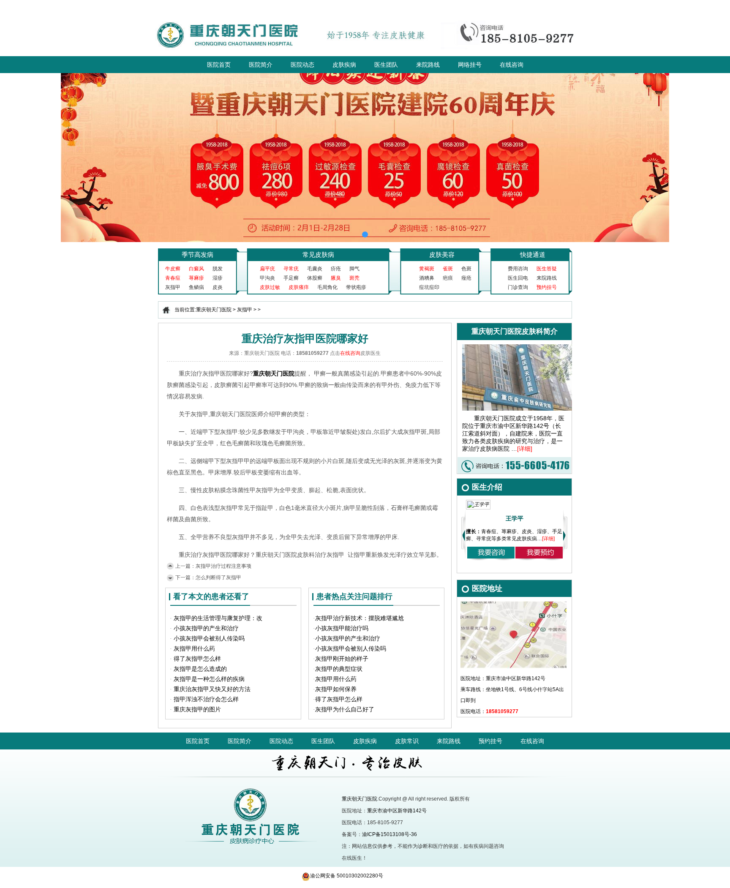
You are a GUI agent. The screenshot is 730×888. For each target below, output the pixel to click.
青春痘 (172, 278)
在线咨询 (511, 64)
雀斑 (448, 269)
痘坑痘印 (429, 287)
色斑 (466, 269)
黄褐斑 (426, 269)
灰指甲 (172, 287)
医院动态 (302, 64)
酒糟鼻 (426, 278)
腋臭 (336, 278)
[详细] (524, 448)
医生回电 (518, 278)
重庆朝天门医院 (214, 310)
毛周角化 (327, 287)
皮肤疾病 (344, 64)
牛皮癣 (172, 269)
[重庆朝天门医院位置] (513, 604)
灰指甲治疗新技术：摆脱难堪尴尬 (359, 618)
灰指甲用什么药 (194, 649)
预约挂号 (547, 287)
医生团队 (386, 64)
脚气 (354, 269)
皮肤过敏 (270, 287)
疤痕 (448, 278)
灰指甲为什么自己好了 (344, 709)
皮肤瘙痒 (299, 287)
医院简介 (260, 64)
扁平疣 (267, 269)
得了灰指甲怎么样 (197, 659)
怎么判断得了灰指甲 (218, 577)
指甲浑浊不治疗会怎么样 (206, 699)
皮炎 (217, 287)
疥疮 (336, 269)
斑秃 (354, 278)
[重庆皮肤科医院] (241, 781)
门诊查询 (518, 287)
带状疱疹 (356, 287)
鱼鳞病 (196, 287)
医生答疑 (547, 269)
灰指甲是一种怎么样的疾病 (209, 679)
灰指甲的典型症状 (338, 669)
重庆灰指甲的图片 (197, 709)
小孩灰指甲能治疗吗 (341, 628)
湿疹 (217, 278)
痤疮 (466, 278)
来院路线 (428, 64)
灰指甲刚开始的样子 (341, 659)
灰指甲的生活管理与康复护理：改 (218, 618)
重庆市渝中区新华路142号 (397, 811)
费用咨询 (518, 269)
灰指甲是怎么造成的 (200, 669)
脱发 (217, 269)
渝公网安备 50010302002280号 (346, 876)
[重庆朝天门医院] (365, 18)
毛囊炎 (314, 269)
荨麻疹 (196, 278)
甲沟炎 (267, 278)
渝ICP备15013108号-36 (389, 834)
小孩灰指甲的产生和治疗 (206, 628)
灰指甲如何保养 (336, 689)
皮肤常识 (407, 741)
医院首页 (219, 64)
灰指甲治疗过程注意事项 (223, 566)
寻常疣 (291, 269)
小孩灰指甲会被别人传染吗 (209, 638)
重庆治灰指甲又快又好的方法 (212, 689)
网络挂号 (470, 64)
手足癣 (291, 278)
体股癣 (314, 278)
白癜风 (196, 269)
